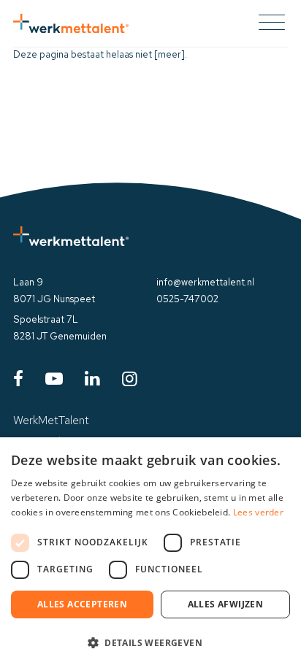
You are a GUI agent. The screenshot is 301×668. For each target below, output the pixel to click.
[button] (150, 642)
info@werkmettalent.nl (205, 282)
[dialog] (150, 552)
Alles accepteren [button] (82, 604)
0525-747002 (187, 299)
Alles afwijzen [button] (226, 604)
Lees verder (258, 512)
